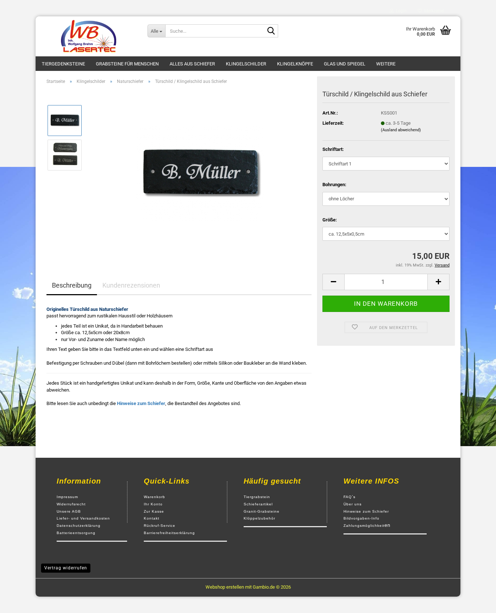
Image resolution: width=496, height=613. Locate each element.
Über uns (352, 504)
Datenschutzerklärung (79, 526)
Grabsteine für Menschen (127, 64)
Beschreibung (72, 285)
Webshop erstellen (225, 587)
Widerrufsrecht (71, 504)
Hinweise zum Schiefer (366, 511)
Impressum (67, 497)
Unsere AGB (69, 511)
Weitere (385, 64)
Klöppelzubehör (259, 518)
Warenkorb (154, 497)
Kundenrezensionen (131, 285)
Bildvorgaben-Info (361, 518)
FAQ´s (349, 497)
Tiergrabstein (257, 497)
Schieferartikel (258, 504)
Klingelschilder (246, 64)
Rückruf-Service (159, 526)
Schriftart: (333, 149)
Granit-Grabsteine (262, 511)
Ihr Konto (153, 504)
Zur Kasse (154, 511)
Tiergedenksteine (63, 64)
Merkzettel (433, 10)
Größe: (329, 220)
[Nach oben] (476, 602)
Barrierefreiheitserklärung (169, 533)
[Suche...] (271, 31)
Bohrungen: (334, 184)
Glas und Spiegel (344, 64)
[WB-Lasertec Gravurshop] (89, 36)
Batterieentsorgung (76, 533)
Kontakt (151, 518)
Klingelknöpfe (295, 64)
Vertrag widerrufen (65, 567)
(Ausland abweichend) (401, 130)
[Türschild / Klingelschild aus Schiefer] (200, 172)
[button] (333, 282)
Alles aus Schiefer (192, 64)
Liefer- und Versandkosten (83, 518)
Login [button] (400, 10)
